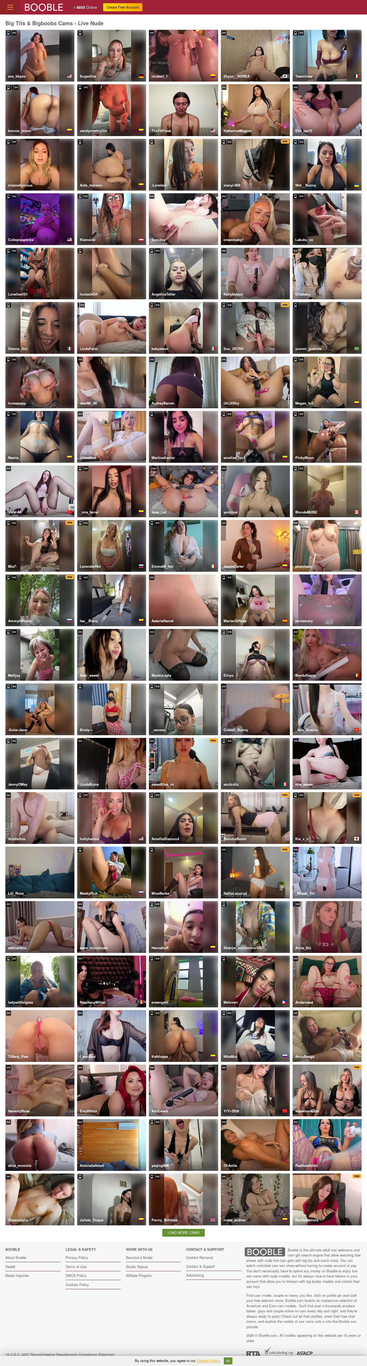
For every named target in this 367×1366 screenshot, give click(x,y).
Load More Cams (184, 1232)
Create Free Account (123, 7)
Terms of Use (76, 1266)
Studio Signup (137, 1266)
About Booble (15, 1257)
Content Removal (199, 1257)
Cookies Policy (77, 1284)
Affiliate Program (139, 1275)
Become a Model (139, 1257)
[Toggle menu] (10, 7)
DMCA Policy (76, 1275)
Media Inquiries (17, 1275)
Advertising (195, 1275)
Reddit (10, 1266)
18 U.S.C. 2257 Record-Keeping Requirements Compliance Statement (59, 1354)
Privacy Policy (77, 1257)
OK (228, 1361)
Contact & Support (200, 1266)
